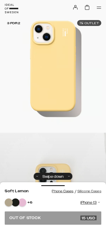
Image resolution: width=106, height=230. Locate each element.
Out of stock (52, 218)
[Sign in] (75, 7)
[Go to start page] (11, 8)
